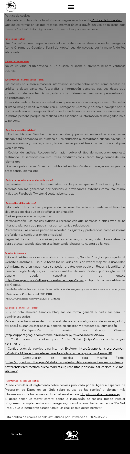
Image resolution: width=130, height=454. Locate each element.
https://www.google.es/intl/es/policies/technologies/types (44, 280)
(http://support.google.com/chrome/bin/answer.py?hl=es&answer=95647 (55, 335)
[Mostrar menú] (71, 7)
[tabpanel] (65, 216)
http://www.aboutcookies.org (100, 394)
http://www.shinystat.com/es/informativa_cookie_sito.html (33, 298)
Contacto (16, 434)
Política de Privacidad (106, 20)
